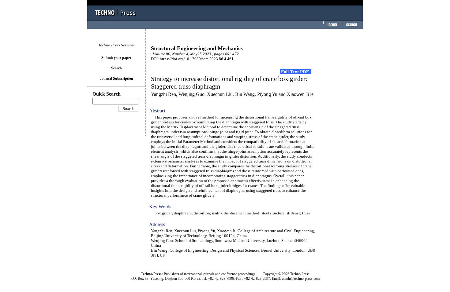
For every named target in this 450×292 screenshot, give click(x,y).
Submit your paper (116, 58)
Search (116, 68)
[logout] (331, 26)
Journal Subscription (116, 78)
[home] (116, 17)
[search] (351, 26)
